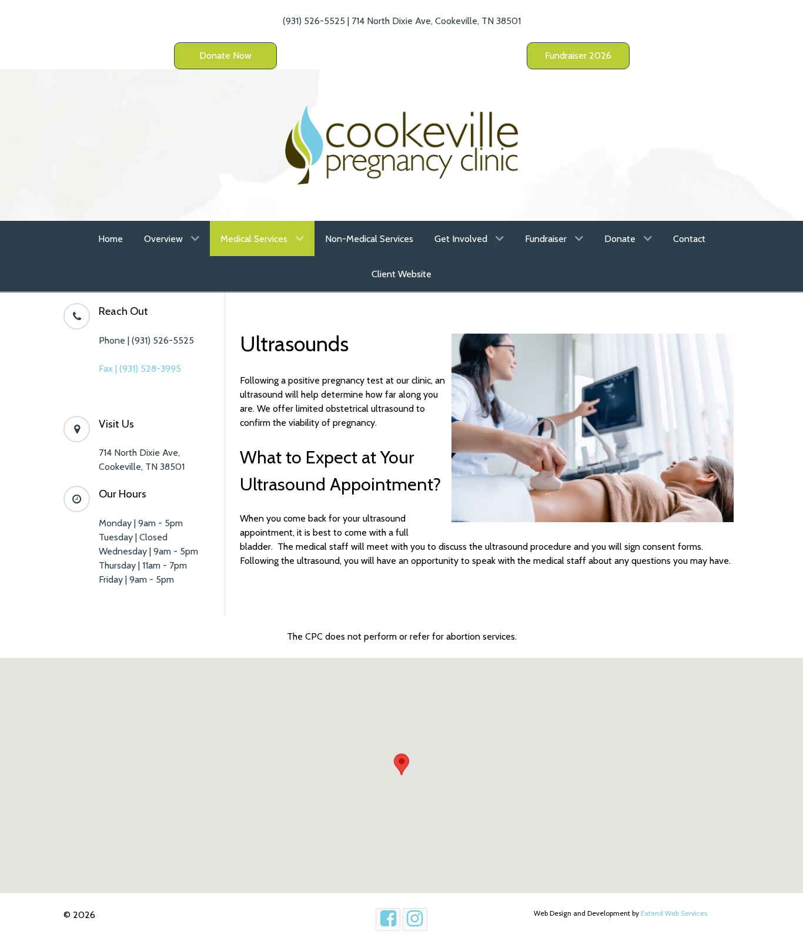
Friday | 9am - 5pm (136, 579)
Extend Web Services (674, 913)
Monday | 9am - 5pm (141, 523)
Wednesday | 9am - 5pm (148, 551)
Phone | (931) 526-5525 (146, 340)
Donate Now (225, 55)
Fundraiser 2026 (578, 55)
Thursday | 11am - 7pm (143, 565)
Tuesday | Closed (133, 537)
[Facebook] (388, 919)
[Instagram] (415, 919)
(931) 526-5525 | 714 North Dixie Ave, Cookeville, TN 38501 (402, 20)
